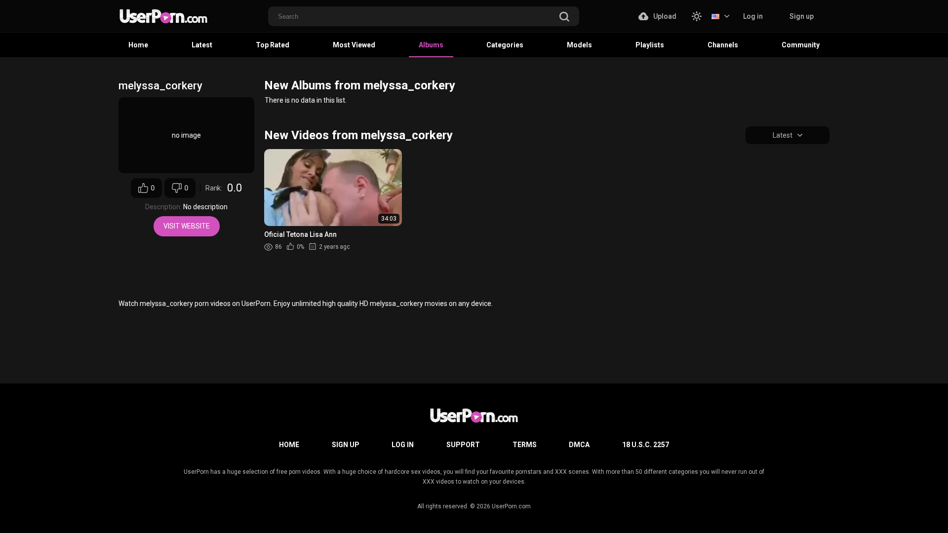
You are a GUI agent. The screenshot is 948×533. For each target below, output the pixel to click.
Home (138, 45)
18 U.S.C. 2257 (645, 445)
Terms (525, 445)
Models (579, 45)
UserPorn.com (511, 506)
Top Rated (272, 45)
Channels (723, 45)
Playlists (649, 45)
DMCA (579, 445)
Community (801, 45)
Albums (431, 45)
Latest (202, 45)
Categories (504, 45)
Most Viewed (354, 45)
